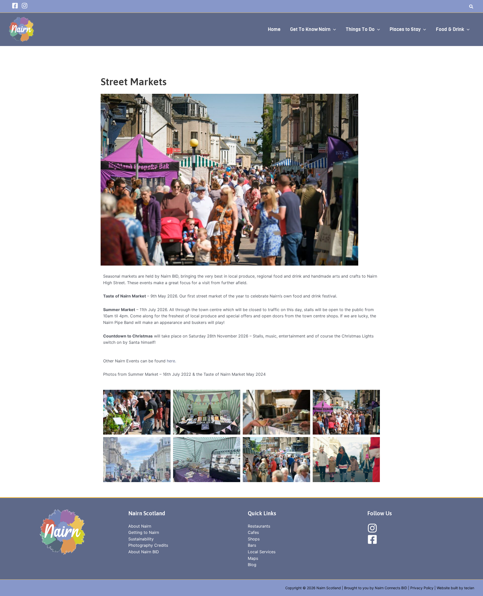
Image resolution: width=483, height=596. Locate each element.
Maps (253, 558)
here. (171, 360)
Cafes (253, 532)
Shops (254, 538)
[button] (471, 7)
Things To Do (360, 29)
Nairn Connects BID (391, 588)
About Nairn (139, 526)
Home (274, 29)
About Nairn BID (143, 551)
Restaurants (259, 526)
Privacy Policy (421, 588)
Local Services (261, 551)
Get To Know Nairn (310, 29)
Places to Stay (405, 29)
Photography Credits (148, 545)
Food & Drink (450, 29)
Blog (252, 564)
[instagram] (25, 6)
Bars (252, 545)
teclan (469, 588)
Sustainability (141, 538)
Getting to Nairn (143, 532)
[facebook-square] (16, 6)
